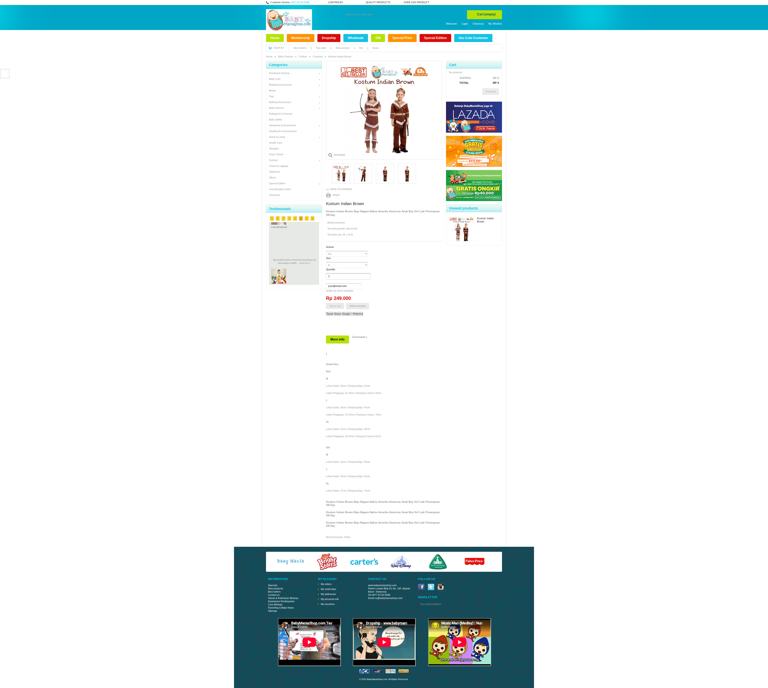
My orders (326, 584)
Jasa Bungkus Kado (280, 189)
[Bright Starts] (327, 569)
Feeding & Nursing (279, 73)
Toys (271, 96)
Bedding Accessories (280, 84)
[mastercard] (378, 672)
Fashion (273, 160)
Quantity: (331, 269)
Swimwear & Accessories (282, 125)
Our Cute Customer (473, 38)
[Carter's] (364, 569)
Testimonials (280, 209)
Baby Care (275, 79)
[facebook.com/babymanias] (421, 587)
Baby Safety (275, 119)
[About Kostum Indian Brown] (461, 230)
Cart (486, 14)
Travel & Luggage (278, 166)
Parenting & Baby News (281, 607)
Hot (361, 48)
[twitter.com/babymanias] (431, 587)
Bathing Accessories (280, 102)
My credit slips (328, 589)
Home (274, 38)
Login (465, 23)
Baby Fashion (285, 56)
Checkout (478, 23)
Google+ (347, 313)
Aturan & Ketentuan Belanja (283, 598)
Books (272, 90)
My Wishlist (495, 23)
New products (275, 588)
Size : (329, 258)
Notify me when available (339, 290)
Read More (305, 230)
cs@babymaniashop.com (388, 598)
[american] (391, 672)
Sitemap (272, 611)
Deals (375, 48)
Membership (300, 38)
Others (272, 177)
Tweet (329, 313)
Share (337, 313)
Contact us (274, 595)
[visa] (365, 672)
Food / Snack (276, 154)
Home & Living (277, 137)
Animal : (330, 247)
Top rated (321, 48)
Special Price (402, 38)
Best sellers (300, 48)
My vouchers (328, 604)
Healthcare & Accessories (283, 131)
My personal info (330, 599)
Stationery (274, 171)
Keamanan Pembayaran (281, 601)
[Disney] (401, 569)
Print (336, 195)
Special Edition (435, 38)
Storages (274, 148)
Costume (318, 56)
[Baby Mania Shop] (289, 30)
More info (337, 339)
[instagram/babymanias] (441, 587)
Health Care (275, 142)
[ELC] (437, 569)
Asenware (274, 195)
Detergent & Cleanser (281, 113)
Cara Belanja (275, 604)
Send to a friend (341, 189)
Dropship (329, 38)
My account (327, 579)
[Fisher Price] (474, 569)
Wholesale (356, 38)
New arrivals (342, 48)
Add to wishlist (357, 306)
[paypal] (404, 672)
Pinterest (358, 313)
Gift (378, 38)
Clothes (303, 56)
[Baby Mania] (290, 569)
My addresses (328, 594)
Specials (272, 585)
